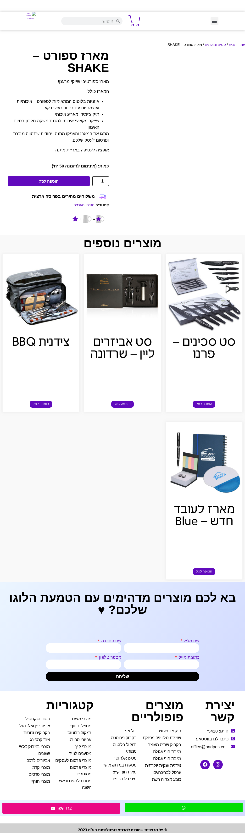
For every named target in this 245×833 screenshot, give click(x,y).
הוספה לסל (49, 181)
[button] (214, 21)
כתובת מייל (188, 657)
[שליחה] (184, 807)
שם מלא (191, 641)
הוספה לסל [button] (204, 404)
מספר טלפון (109, 657)
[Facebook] (205, 764)
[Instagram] (218, 764)
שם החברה (110, 641)
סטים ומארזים (215, 45)
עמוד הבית (237, 45)
